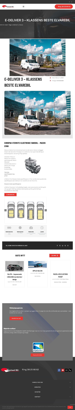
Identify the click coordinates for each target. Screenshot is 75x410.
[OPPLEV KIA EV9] (37, 264)
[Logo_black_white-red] (8, 5)
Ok (70, 407)
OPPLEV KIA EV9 (9, 2)
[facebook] (59, 370)
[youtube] (62, 370)
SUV (20, 281)
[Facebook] (57, 246)
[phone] (70, 370)
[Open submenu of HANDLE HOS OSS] (70, 382)
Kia (18, 281)
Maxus (64, 279)
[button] (5, 210)
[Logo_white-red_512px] (10, 368)
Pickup (67, 279)
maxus (21, 25)
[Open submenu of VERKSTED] (70, 387)
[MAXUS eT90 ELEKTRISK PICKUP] (60, 266)
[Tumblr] (65, 246)
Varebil (62, 80)
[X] (60, 246)
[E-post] (68, 246)
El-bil (58, 80)
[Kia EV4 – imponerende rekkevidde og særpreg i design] (14, 266)
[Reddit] (62, 246)
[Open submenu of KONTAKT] (70, 396)
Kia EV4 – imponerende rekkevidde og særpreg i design (14, 276)
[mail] (66, 370)
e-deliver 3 (15, 25)
